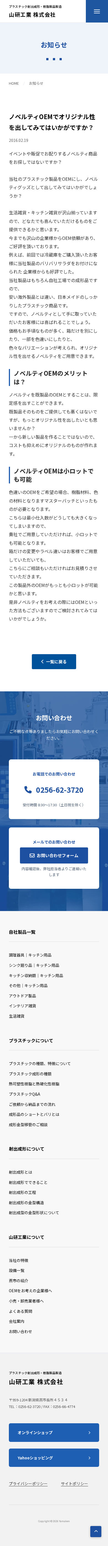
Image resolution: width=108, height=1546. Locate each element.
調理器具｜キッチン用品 (30, 955)
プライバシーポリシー (28, 1483)
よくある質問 (20, 1311)
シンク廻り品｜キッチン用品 (34, 965)
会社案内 (16, 1321)
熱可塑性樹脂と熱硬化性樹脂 (34, 1083)
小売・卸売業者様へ (26, 1301)
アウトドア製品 (22, 995)
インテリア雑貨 (22, 1005)
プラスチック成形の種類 (30, 1073)
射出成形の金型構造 (26, 1202)
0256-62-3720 (59, 789)
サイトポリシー (74, 1483)
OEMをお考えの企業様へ (30, 1290)
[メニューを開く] (97, 11)
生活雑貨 (16, 1016)
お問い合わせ (20, 1331)
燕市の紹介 (18, 1280)
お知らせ (36, 83)
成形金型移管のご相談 (28, 1124)
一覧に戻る (56, 661)
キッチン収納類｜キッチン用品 (36, 975)
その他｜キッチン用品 (28, 985)
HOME (14, 83)
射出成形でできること (28, 1182)
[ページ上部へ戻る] (95, 1531)
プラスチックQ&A (24, 1094)
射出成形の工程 (22, 1192)
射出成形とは (20, 1172)
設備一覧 (16, 1270)
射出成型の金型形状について (34, 1212)
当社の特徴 (18, 1260)
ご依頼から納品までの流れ (32, 1104)
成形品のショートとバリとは (34, 1114)
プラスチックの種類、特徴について (40, 1063)
